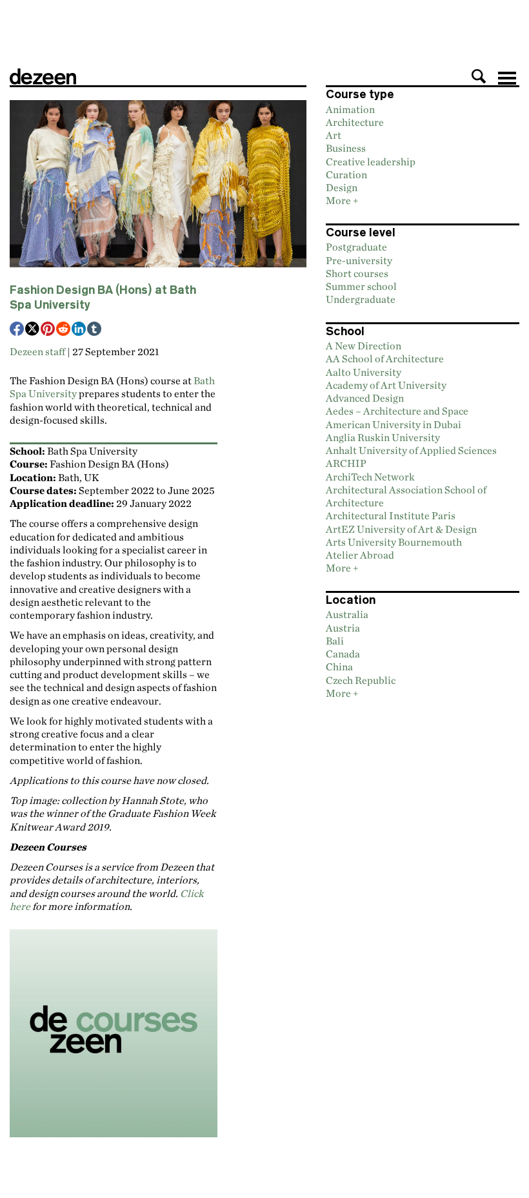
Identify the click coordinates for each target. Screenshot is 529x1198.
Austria (343, 627)
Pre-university (359, 260)
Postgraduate (356, 246)
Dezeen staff (37, 351)
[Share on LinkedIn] (79, 330)
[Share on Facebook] (17, 330)
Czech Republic (360, 680)
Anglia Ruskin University (383, 437)
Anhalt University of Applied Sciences (411, 450)
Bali (335, 640)
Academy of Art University (386, 384)
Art (333, 135)
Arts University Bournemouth (394, 541)
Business (346, 147)
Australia (347, 614)
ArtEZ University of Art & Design (401, 528)
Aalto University (363, 372)
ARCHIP (346, 463)
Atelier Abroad (360, 554)
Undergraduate (360, 299)
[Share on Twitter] (33, 330)
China (339, 666)
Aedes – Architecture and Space (397, 410)
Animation (350, 109)
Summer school (361, 286)
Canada (343, 653)
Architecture (355, 122)
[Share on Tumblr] (95, 330)
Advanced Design (365, 397)
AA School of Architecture (385, 358)
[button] (479, 76)
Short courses (357, 273)
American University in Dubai (393, 424)
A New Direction (363, 345)
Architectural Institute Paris (390, 515)
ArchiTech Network (370, 476)
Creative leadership (370, 161)
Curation (346, 174)
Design (341, 187)
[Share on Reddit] (64, 330)
